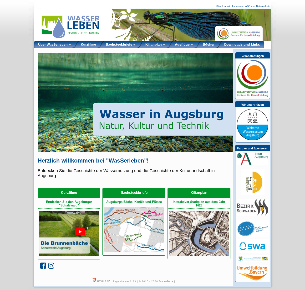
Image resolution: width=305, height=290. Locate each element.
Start (219, 6)
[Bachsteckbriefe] (134, 229)
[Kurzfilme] (69, 233)
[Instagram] (51, 266)
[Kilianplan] (199, 233)
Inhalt (227, 6)
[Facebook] (43, 266)
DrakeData (166, 281)
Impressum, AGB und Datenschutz (251, 6)
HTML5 (101, 281)
